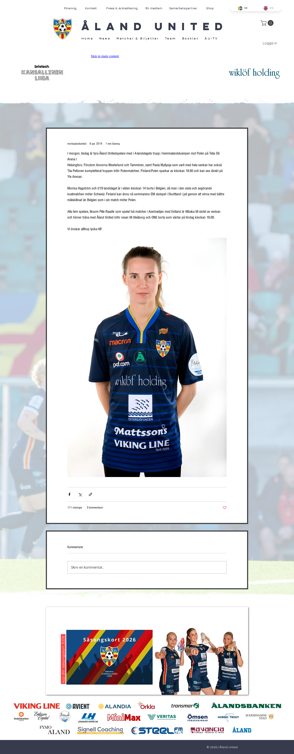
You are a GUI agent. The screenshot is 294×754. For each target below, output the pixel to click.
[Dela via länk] (90, 494)
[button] (268, 23)
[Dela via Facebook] (69, 494)
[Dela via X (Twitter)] (80, 494)
